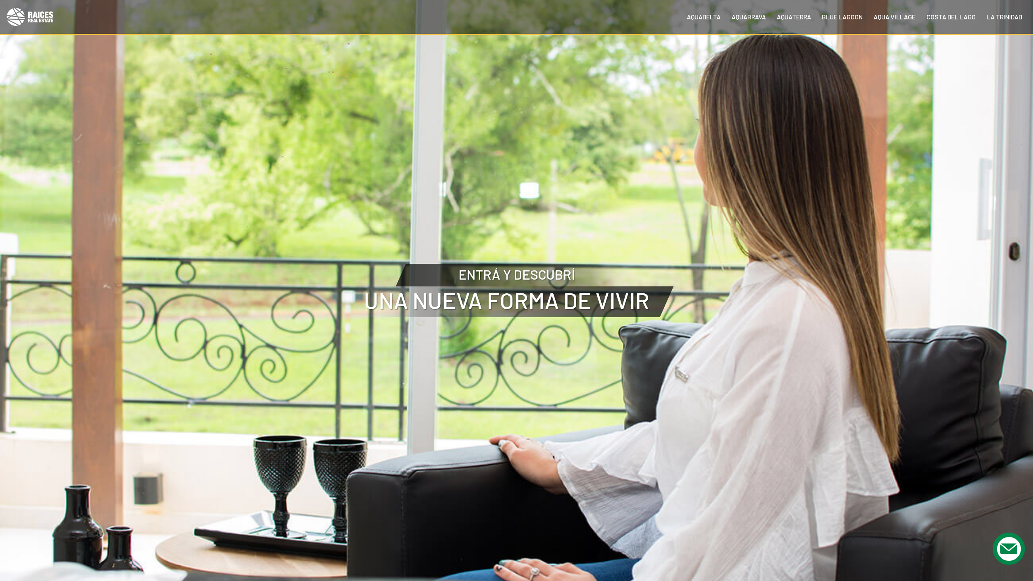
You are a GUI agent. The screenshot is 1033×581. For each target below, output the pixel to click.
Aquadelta (704, 17)
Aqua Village (895, 17)
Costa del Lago (951, 17)
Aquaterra (794, 17)
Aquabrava (749, 17)
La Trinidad (1004, 17)
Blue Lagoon (842, 17)
